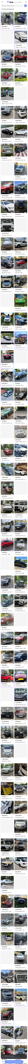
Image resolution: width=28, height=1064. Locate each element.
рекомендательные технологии (11, 1057)
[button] (11, 25)
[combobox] (12, 5)
